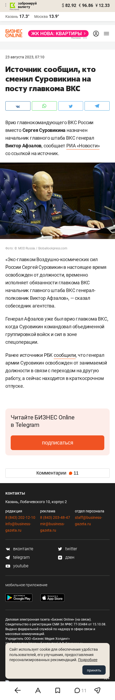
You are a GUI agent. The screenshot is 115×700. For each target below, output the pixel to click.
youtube (20, 565)
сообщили (65, 355)
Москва (41, 16)
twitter (70, 548)
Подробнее (87, 660)
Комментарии (57, 473)
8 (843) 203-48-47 (55, 517)
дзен (69, 557)
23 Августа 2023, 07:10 (24, 57)
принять (94, 670)
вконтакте (22, 548)
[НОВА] (57, 33)
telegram (21, 557)
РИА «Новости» (82, 145)
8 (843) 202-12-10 (20, 517)
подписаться (57, 443)
